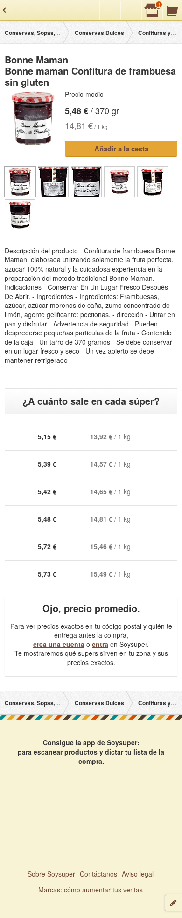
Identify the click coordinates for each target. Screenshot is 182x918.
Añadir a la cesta (121, 148)
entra (100, 644)
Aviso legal (138, 873)
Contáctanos (98, 873)
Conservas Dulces (99, 32)
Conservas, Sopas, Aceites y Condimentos (62, 32)
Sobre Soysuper (51, 873)
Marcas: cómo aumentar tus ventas (90, 889)
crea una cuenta (58, 644)
